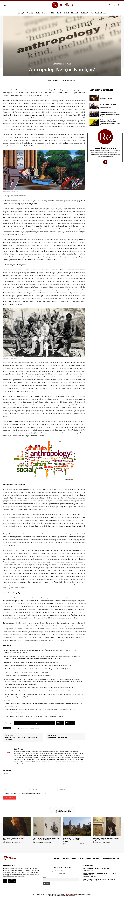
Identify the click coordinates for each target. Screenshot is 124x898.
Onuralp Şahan (9, 842)
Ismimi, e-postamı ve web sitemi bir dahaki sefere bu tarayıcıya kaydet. (25, 793)
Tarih (69, 64)
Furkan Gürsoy (39, 842)
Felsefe (85, 883)
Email (44, 877)
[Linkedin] (114, 5)
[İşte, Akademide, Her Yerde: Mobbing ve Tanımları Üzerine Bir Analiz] (94, 106)
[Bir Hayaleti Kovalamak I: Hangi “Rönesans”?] (17, 826)
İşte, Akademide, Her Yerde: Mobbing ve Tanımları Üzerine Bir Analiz (108, 106)
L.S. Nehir (56, 80)
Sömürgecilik (34, 728)
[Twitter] (119, 5)
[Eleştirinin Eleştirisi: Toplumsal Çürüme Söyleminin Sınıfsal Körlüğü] (47, 826)
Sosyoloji (86, 876)
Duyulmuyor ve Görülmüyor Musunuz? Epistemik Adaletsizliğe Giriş (110, 114)
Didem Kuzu (98, 842)
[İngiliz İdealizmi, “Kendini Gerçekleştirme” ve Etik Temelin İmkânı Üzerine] (77, 826)
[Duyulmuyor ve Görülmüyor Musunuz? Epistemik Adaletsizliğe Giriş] (94, 114)
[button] (5, 5)
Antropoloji (58, 64)
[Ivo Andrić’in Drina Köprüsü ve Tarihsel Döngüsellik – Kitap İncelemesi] (107, 826)
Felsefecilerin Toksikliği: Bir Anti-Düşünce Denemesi (21, 738)
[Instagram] (109, 5)
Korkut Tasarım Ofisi (69, 895)
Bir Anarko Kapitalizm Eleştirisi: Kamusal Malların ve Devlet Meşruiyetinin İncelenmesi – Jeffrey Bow (110, 122)
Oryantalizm (25, 728)
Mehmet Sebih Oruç (70, 844)
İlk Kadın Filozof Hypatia (57, 737)
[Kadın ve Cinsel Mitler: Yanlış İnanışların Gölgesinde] (94, 98)
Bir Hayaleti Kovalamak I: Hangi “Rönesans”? (13, 839)
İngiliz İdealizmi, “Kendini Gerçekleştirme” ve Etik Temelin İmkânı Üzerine (76, 839)
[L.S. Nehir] (7, 755)
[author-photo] (4, 842)
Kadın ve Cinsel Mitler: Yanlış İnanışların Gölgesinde (108, 97)
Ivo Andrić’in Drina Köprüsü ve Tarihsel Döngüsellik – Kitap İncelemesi (106, 839)
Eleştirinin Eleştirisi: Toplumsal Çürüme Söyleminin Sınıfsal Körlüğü (46, 839)
